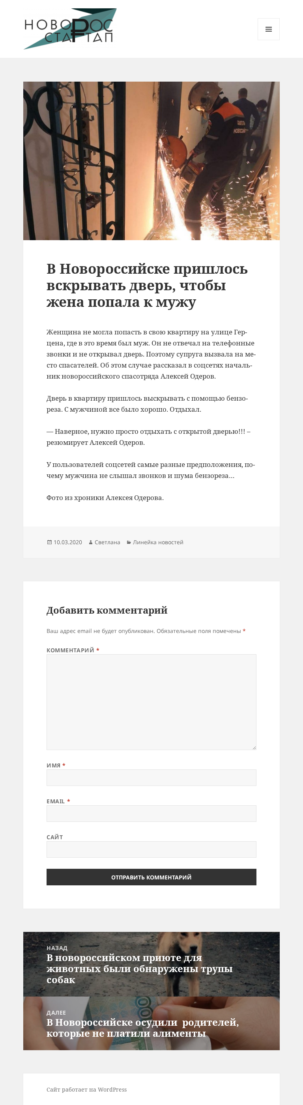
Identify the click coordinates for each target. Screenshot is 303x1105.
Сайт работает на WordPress (87, 1089)
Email (58, 801)
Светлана (107, 542)
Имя (56, 765)
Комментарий (73, 650)
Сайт (55, 837)
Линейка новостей (158, 542)
